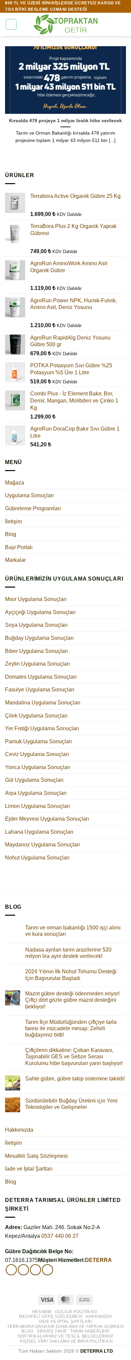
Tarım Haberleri (90, 1331)
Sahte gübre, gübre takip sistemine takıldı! (75, 1078)
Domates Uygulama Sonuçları (41, 677)
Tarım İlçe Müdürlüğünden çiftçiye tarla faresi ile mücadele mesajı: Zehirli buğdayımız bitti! (71, 1028)
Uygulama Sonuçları (29, 495)
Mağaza (14, 482)
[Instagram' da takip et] (23, 1269)
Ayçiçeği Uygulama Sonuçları (40, 612)
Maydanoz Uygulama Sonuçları (42, 844)
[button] (11, 24)
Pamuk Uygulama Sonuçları (38, 741)
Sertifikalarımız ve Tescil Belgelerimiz (65, 1336)
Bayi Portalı (19, 547)
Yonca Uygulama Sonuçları (37, 767)
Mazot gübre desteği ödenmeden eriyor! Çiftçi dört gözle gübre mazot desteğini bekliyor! (72, 1000)
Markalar (15, 560)
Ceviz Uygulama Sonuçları (37, 754)
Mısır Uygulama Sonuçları (36, 599)
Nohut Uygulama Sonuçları (37, 857)
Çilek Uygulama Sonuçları (36, 716)
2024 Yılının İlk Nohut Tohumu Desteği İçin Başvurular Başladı (71, 975)
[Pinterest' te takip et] (47, 1269)
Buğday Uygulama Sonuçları (39, 638)
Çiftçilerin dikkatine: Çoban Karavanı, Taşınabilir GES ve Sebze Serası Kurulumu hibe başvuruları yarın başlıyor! (74, 1056)
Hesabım (42, 1311)
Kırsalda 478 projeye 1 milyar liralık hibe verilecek (65, 120)
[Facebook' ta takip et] (11, 1269)
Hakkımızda (19, 1130)
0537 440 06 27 (60, 1236)
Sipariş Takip (52, 1331)
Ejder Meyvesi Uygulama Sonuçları (47, 819)
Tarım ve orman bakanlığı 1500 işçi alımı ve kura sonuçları (73, 931)
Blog (10, 534)
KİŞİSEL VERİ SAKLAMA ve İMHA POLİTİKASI (66, 1341)
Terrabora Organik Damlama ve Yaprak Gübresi (65, 1326)
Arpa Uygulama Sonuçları (36, 793)
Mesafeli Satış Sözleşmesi (36, 1156)
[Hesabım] (111, 24)
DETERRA (98, 1260)
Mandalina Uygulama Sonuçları (42, 702)
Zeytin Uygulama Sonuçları (37, 664)
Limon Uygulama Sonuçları (37, 806)
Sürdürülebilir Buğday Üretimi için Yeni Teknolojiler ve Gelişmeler (71, 1104)
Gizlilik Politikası (76, 1311)
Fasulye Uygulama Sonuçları (39, 689)
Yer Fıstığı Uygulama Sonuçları (42, 728)
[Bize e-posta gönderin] (35, 1269)
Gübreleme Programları (33, 508)
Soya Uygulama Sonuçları (36, 625)
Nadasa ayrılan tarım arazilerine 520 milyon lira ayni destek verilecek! (68, 953)
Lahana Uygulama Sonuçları (39, 832)
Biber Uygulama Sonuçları (36, 651)
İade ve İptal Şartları (28, 1169)
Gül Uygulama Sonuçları (34, 780)
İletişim (13, 521)
